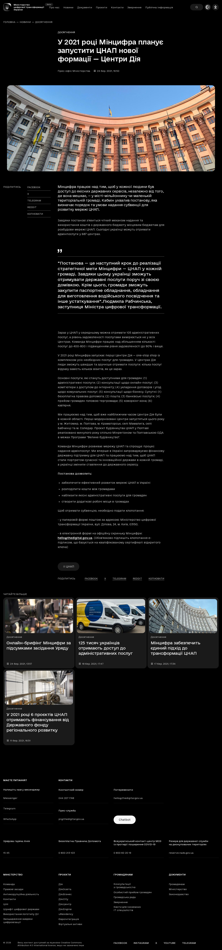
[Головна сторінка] (8, 7)
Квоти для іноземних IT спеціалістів (127, 908)
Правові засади (13, 889)
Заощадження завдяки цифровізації (18, 921)
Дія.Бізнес (65, 894)
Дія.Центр (65, 904)
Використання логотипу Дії (21, 914)
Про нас (54, 7)
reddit (32, 207)
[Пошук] (196, 7)
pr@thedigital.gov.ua (71, 819)
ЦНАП (70, 566)
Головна (9, 22)
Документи (84, 7)
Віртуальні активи (70, 924)
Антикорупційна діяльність (21, 894)
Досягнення (43, 22)
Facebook (120, 943)
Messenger (10, 798)
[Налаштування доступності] (215, 7)
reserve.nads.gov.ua (181, 852)
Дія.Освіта (65, 889)
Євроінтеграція (69, 919)
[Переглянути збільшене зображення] (111, 128)
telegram (34, 200)
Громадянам (123, 874)
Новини (68, 7)
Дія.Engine (65, 909)
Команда (9, 884)
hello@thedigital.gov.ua (75, 537)
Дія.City (63, 899)
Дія (61, 884)
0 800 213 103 (67, 852)
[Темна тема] (207, 7)
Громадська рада (125, 897)
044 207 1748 (66, 798)
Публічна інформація (159, 7)
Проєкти (101, 7)
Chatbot (125, 819)
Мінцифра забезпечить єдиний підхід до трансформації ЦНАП (175, 648)
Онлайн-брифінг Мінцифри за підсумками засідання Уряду (39, 645)
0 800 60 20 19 (122, 852)
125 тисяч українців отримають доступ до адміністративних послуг (105, 648)
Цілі (5, 904)
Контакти (117, 7)
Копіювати (35, 213)
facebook (33, 187)
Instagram (141, 943)
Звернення (134, 7)
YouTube (170, 943)
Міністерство (13, 874)
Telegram (9, 808)
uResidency (66, 914)
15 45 (6, 852)
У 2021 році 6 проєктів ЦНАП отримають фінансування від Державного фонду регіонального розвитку (38, 722)
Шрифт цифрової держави (21, 909)
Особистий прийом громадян (133, 892)
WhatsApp (9, 819)
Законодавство (179, 894)
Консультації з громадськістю (125, 886)
